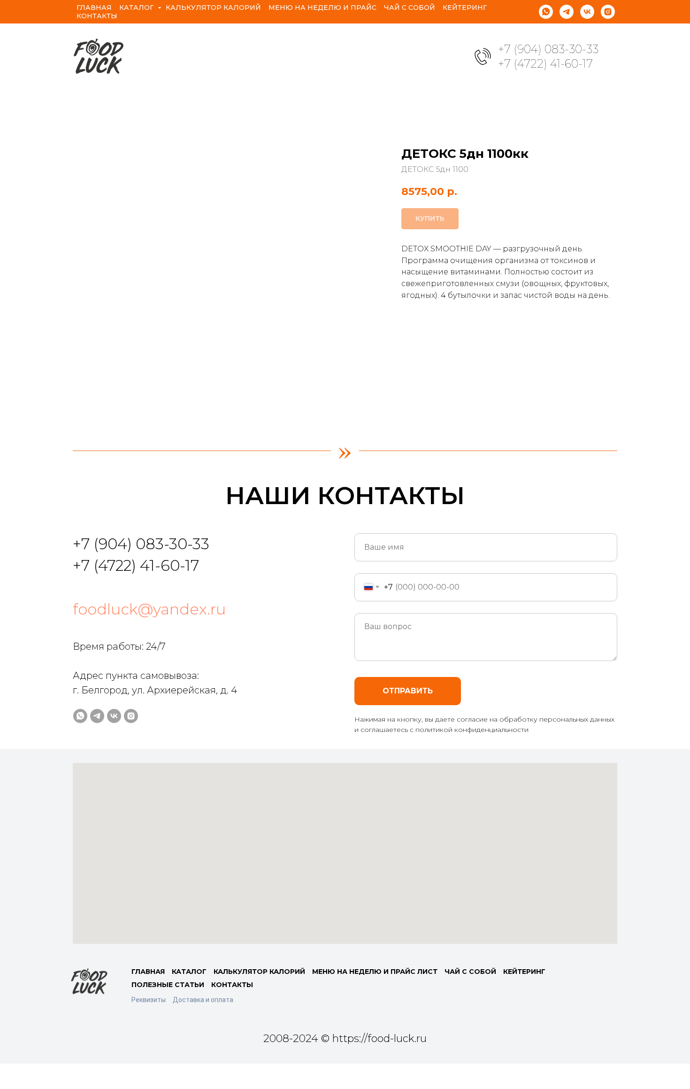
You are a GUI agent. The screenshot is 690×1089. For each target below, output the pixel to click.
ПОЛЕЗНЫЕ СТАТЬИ (167, 984)
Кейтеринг (465, 7)
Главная (94, 7)
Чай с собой (409, 7)
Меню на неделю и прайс (322, 7)
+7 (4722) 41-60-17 (545, 63)
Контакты (97, 16)
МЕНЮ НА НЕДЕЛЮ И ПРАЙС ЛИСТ (374, 971)
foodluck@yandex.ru (149, 609)
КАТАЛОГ (189, 971)
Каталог (137, 7)
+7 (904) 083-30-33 (548, 49)
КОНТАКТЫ (232, 984)
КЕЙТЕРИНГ (524, 971)
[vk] (587, 12)
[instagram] (608, 12)
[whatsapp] (546, 12)
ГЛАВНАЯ (148, 971)
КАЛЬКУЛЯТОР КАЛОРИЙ (259, 971)
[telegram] (567, 12)
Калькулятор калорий (213, 7)
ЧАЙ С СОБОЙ (470, 971)
